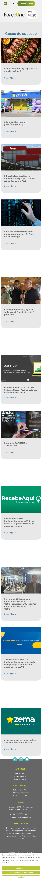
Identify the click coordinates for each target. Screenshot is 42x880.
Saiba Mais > (10, 78)
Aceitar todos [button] (21, 868)
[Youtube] (27, 759)
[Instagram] (15, 759)
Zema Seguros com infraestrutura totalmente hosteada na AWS (20, 741)
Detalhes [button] (21, 877)
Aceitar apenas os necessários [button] (21, 872)
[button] (5, 3)
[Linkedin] (21, 759)
